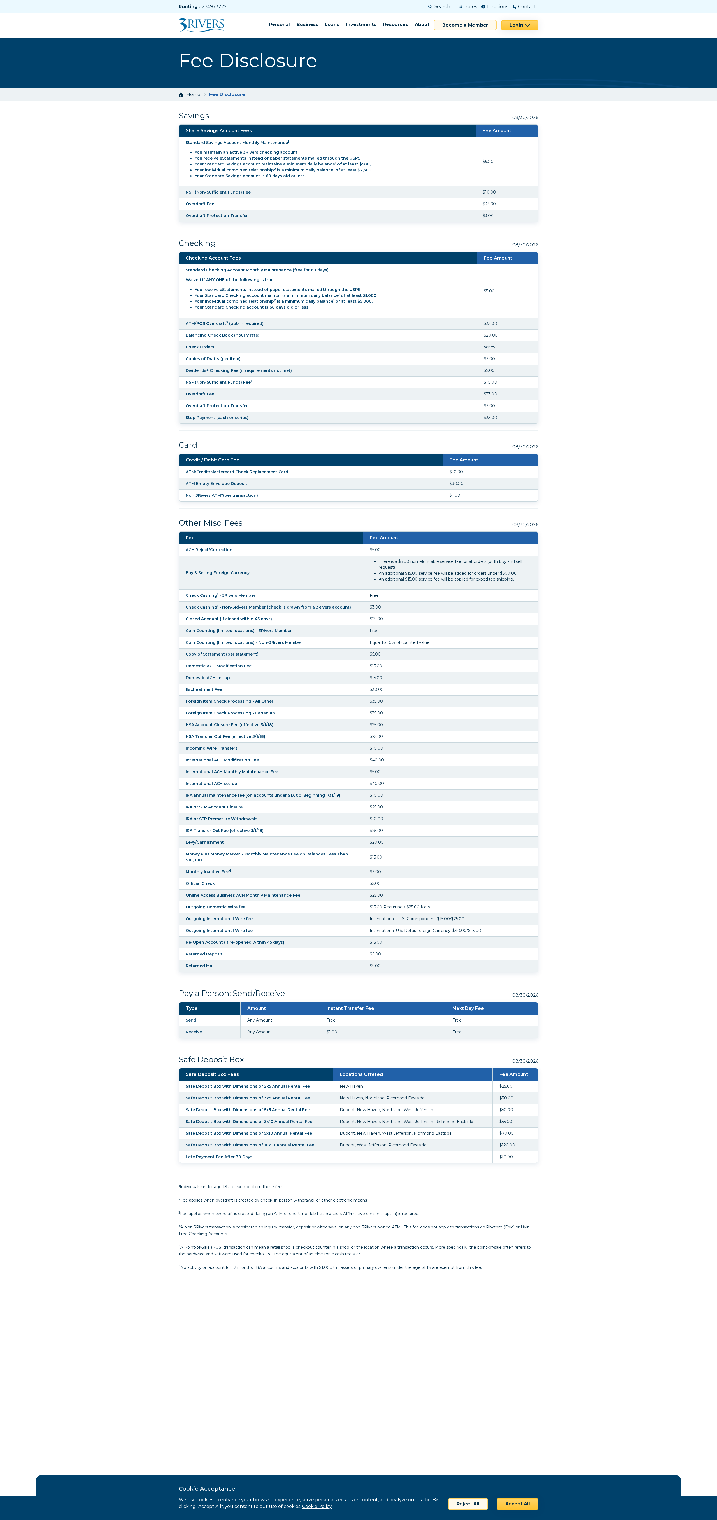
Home (193, 94)
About (422, 24)
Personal (279, 24)
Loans (332, 24)
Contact (527, 6)
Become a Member (465, 25)
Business (307, 24)
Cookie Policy (317, 1506)
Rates (470, 6)
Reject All (468, 1504)
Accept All (517, 1504)
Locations (497, 6)
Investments (361, 24)
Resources (395, 24)
